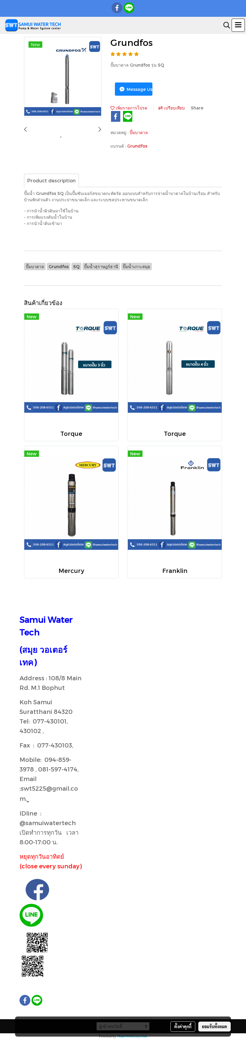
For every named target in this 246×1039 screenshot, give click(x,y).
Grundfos (137, 145)
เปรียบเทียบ (174, 107)
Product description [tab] (51, 180)
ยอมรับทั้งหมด (214, 1026)
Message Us (138, 89)
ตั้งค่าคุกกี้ (182, 1026)
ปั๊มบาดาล (139, 132)
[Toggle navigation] (238, 25)
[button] (225, 25)
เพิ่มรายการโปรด (131, 107)
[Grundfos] (62, 77)
